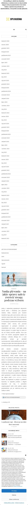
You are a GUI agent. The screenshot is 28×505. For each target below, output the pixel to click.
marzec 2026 (5, 44)
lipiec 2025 (4, 62)
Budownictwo (5, 253)
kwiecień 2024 (5, 113)
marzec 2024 (5, 116)
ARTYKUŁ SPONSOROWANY (9, 249)
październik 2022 (6, 174)
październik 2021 (6, 217)
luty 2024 (4, 120)
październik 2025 (6, 55)
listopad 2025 (5, 52)
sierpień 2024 (5, 98)
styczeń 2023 (5, 166)
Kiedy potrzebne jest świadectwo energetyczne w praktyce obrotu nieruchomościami (14, 451)
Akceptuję (14, 490)
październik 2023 (6, 134)
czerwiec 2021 (5, 231)
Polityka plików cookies (9, 502)
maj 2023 (4, 152)
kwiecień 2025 (5, 73)
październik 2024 (6, 91)
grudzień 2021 (5, 209)
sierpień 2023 (5, 141)
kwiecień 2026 (5, 41)
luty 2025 (4, 77)
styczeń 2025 (5, 80)
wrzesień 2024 (6, 95)
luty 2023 (4, 163)
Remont (4, 267)
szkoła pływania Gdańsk (19, 377)
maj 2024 (4, 109)
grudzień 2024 (5, 84)
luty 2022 (4, 202)
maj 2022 (4, 191)
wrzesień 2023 (6, 138)
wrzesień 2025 (6, 59)
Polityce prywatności (17, 486)
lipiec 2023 (4, 145)
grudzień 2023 (5, 127)
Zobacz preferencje (14, 499)
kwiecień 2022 (5, 195)
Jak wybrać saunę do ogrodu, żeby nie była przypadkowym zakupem (15, 436)
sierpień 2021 (5, 224)
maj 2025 (4, 69)
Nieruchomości (5, 260)
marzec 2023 (5, 159)
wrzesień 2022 (6, 177)
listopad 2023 (5, 130)
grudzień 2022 (5, 170)
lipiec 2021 (4, 227)
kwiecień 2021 (5, 238)
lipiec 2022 (4, 184)
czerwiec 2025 (5, 66)
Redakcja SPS (6, 402)
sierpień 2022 (5, 181)
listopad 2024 (5, 87)
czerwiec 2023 (5, 148)
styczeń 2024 (5, 123)
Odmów (14, 495)
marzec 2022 (5, 199)
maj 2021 (4, 235)
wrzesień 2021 (6, 220)
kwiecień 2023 (5, 156)
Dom (3, 256)
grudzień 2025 (5, 48)
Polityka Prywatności (19, 502)
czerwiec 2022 (5, 188)
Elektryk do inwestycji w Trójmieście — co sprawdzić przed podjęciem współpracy (14, 443)
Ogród (3, 263)
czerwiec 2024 (5, 105)
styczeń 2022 (5, 206)
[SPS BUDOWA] (14, 19)
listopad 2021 (5, 213)
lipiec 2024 (4, 102)
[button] (25, 455)
